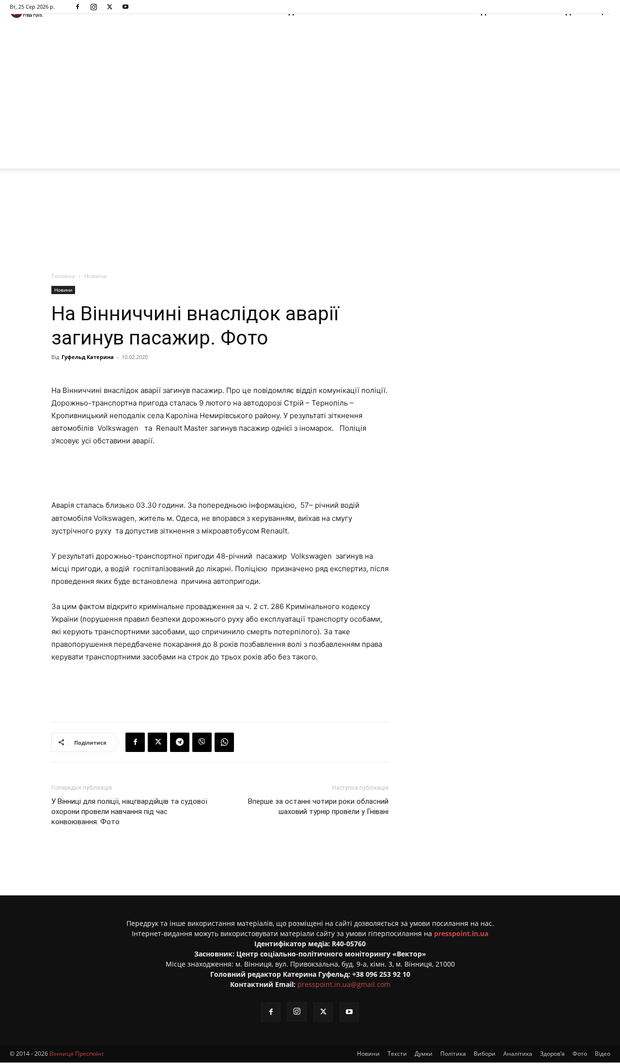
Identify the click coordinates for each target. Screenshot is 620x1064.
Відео (602, 1053)
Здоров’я (552, 1053)
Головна (63, 276)
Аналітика (517, 1053)
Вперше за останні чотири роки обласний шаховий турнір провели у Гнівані (318, 806)
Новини (63, 289)
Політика (453, 1053)
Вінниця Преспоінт (76, 1053)
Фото (580, 1053)
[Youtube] (125, 7)
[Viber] (202, 742)
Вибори (485, 1053)
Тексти (397, 1053)
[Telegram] (179, 742)
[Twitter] (109, 7)
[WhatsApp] (224, 742)
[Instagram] (93, 7)
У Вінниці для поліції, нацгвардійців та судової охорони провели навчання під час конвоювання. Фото (129, 811)
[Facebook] (77, 7)
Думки (424, 1053)
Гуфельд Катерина (88, 356)
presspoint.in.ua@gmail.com (343, 984)
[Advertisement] (310, 96)
